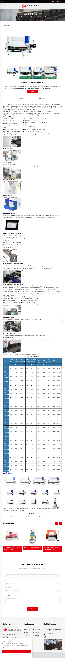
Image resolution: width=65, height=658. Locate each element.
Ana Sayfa (21, 17)
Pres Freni (33, 17)
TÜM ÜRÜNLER (7, 26)
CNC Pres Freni (18, 509)
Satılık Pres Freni (26, 509)
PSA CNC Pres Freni (43, 17)
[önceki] (5, 72)
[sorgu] (63, 322)
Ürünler (28, 17)
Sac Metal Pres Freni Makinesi (38, 509)
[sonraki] (58, 72)
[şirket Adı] (32, 6)
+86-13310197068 (50, 634)
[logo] (12, 629)
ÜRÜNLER (9, 473)
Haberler (36, 632)
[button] (56, 523)
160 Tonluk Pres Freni (22, 510)
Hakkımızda (37, 629)
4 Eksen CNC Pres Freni (52, 509)
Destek (18, 302)
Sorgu (32, 91)
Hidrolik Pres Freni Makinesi (10, 510)
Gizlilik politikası (52, 655)
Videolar (36, 635)
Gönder (32, 609)
